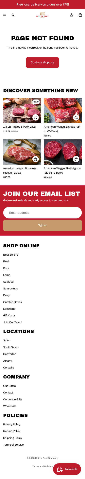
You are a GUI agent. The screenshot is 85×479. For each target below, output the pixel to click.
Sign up (42, 225)
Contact (8, 392)
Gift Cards (9, 315)
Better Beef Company (47, 458)
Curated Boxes (12, 302)
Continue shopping (42, 62)
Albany (7, 360)
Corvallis (8, 367)
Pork (6, 268)
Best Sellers (10, 254)
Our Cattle (9, 385)
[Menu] (4, 14)
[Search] (13, 15)
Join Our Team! (12, 322)
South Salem (11, 347)
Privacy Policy (11, 424)
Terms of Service (13, 444)
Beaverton (9, 354)
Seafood (8, 281)
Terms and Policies (42, 466)
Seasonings (10, 288)
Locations (9, 308)
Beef (6, 261)
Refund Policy (11, 431)
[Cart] (80, 15)
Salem (7, 340)
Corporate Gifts (12, 399)
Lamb (6, 275)
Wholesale (9, 406)
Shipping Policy (12, 438)
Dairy (6, 295)
